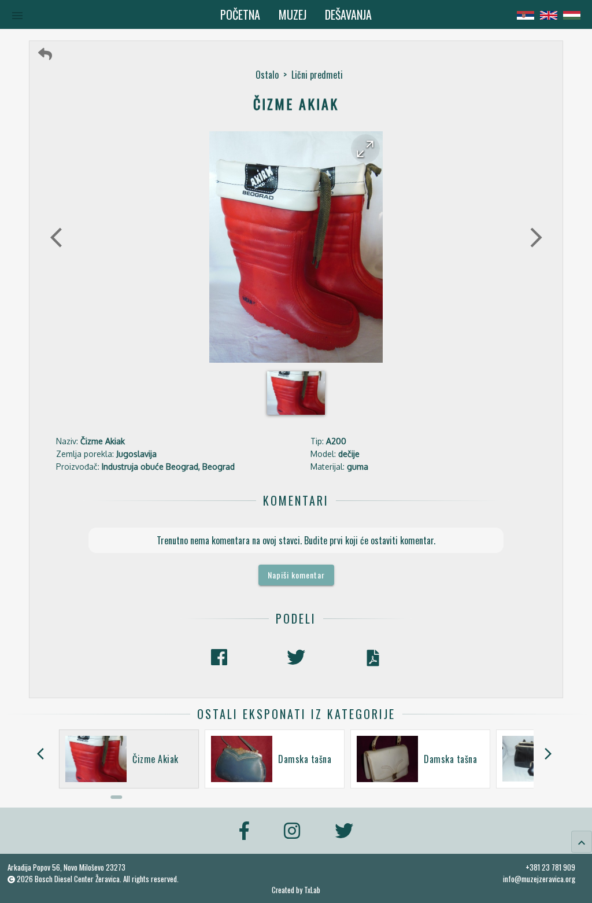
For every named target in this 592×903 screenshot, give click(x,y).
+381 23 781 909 (550, 867)
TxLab (312, 889)
